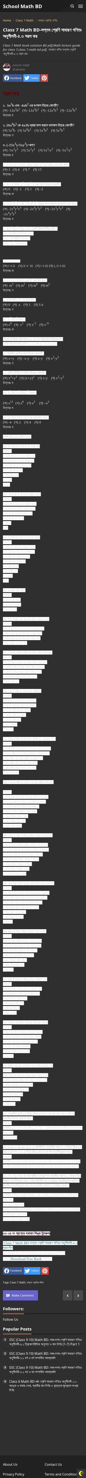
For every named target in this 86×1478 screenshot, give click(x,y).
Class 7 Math (17, 1282)
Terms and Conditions (62, 1474)
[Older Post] (67, 1295)
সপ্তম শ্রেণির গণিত (35, 1282)
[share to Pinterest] (44, 78)
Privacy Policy (13, 1474)
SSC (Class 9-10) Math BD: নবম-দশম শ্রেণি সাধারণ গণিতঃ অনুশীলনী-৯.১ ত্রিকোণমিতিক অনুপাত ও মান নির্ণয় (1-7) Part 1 (45, 1342)
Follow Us (10, 1319)
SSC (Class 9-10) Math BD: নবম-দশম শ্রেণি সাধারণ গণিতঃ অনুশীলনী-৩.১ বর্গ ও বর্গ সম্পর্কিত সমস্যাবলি (45, 1355)
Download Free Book (26, 1259)
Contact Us (53, 1464)
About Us (10, 1464)
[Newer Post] (78, 1295)
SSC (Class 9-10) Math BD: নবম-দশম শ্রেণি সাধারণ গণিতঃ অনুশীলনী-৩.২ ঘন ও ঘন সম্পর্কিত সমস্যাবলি (45, 1369)
